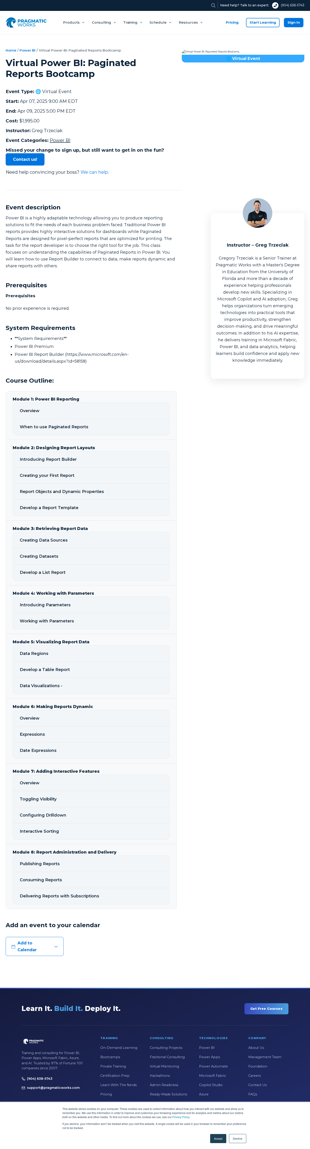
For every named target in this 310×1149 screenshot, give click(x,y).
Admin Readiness (164, 1085)
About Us (256, 1048)
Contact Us (257, 1085)
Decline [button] (237, 1138)
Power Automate (213, 1066)
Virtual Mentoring (164, 1066)
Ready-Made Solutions (168, 1094)
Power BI (27, 50)
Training (130, 22)
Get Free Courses (266, 1009)
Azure (204, 1094)
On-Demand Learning (118, 1048)
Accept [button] (218, 1138)
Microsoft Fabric (212, 1076)
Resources (188, 22)
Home (11, 50)
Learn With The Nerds (118, 1085)
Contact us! (25, 159)
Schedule (158, 22)
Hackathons (160, 1076)
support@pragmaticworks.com (53, 1088)
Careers (254, 1076)
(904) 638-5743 (292, 5)
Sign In (294, 22)
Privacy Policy (180, 1117)
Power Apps (209, 1057)
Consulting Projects (166, 1048)
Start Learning (263, 22)
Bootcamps (110, 1057)
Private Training (113, 1066)
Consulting (101, 22)
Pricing (232, 22)
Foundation (257, 1066)
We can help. (95, 172)
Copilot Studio (211, 1085)
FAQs (252, 1094)
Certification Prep (115, 1076)
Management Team (264, 1057)
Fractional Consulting (167, 1057)
